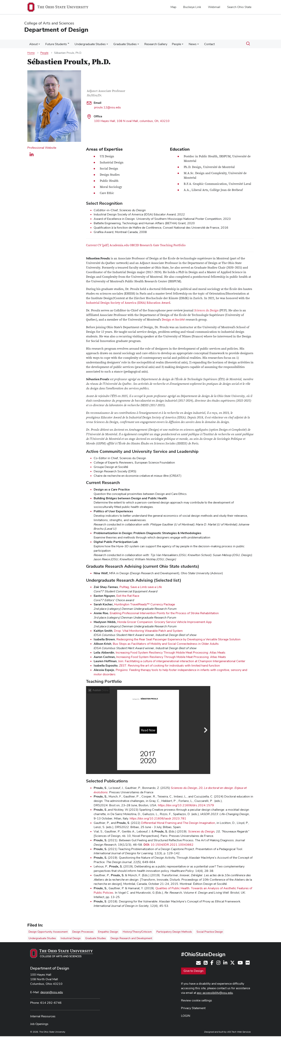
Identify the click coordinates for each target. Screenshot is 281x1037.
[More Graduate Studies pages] (138, 45)
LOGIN (185, 1016)
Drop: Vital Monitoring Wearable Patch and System (148, 631)
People (176, 44)
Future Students (56, 44)
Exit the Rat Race (127, 596)
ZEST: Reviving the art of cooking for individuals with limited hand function (169, 665)
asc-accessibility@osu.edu (215, 993)
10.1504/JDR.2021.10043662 (168, 845)
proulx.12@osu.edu (107, 107)
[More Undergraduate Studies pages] (107, 45)
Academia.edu (119, 245)
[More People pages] (182, 45)
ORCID (134, 245)
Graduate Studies (125, 44)
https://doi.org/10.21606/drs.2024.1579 (186, 805)
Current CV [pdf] (97, 245)
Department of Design (49, 968)
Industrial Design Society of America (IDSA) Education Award (128, 303)
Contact (209, 44)
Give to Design (193, 971)
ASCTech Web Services (239, 1031)
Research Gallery (155, 44)
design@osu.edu (51, 992)
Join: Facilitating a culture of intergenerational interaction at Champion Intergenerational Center (181, 661)
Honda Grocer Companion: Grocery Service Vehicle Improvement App (164, 622)
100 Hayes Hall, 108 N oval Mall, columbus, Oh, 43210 (132, 121)
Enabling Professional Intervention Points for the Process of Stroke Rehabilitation (164, 613)
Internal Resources (42, 1016)
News (193, 44)
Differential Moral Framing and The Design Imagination (178, 823)
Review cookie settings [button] (196, 1000)
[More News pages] (198, 45)
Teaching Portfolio (173, 245)
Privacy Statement (193, 1008)
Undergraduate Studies (90, 44)
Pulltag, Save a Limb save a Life (140, 587)
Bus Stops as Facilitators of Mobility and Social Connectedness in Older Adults (166, 644)
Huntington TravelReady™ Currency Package (144, 604)
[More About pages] (39, 45)
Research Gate (149, 245)
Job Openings (39, 1024)
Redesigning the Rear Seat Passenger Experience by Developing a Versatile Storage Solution (178, 639)
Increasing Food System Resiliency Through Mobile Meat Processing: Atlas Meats (170, 652)
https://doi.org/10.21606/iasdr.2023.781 (158, 818)
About (33, 44)
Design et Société (173, 320)
